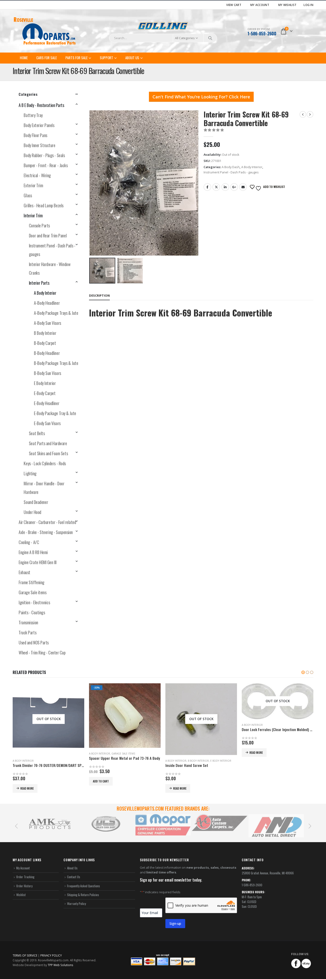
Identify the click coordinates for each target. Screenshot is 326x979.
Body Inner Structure (39, 145)
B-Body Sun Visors (47, 373)
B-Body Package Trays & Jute (56, 363)
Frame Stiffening (31, 582)
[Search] (210, 38)
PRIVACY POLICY (51, 955)
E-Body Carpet (44, 393)
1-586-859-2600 (261, 33)
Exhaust (24, 572)
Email (243, 187)
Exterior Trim (33, 185)
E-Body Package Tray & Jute (55, 413)
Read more (27, 788)
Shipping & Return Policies (83, 894)
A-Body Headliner (47, 303)
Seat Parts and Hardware (48, 443)
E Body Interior (45, 383)
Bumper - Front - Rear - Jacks (46, 165)
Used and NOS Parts (34, 642)
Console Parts (39, 225)
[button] (303, 672)
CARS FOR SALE (46, 57)
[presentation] (90, 183)
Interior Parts (39, 283)
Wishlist (21, 894)
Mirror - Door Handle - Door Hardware (44, 487)
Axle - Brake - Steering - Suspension (46, 532)
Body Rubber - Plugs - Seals (44, 155)
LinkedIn (225, 187)
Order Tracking (25, 877)
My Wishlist (287, 5)
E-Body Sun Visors (47, 423)
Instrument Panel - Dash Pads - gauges (231, 172)
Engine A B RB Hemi (33, 552)
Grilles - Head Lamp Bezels (43, 205)
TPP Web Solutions (60, 965)
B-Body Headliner (47, 353)
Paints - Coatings (32, 612)
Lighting (30, 473)
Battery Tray (33, 115)
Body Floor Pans (35, 135)
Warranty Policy (76, 903)
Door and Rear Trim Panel (48, 235)
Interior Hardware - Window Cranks (49, 268)
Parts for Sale (76, 57)
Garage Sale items (32, 592)
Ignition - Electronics (34, 602)
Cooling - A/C (29, 542)
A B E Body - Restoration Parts (41, 105)
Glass (28, 195)
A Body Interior (251, 167)
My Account (259, 5)
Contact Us (73, 877)
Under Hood (32, 512)
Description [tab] (99, 295)
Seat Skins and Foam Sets (48, 453)
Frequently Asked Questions (83, 885)
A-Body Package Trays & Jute (56, 313)
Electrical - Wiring (37, 175)
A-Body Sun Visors (47, 323)
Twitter (216, 187)
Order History (24, 885)
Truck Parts (27, 632)
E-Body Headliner (46, 403)
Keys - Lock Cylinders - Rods (45, 463)
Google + (234, 187)
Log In (308, 5)
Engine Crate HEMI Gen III (38, 562)
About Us (132, 57)
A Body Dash (231, 167)
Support (106, 57)
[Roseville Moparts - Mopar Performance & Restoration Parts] (45, 31)
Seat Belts (37, 433)
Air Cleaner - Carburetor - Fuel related (47, 522)
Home (24, 57)
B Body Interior (45, 333)
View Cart (233, 5)
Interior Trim (33, 215)
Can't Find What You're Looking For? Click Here (201, 97)
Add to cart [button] (101, 781)
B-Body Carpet (45, 343)
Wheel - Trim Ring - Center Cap (42, 652)
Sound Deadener (36, 502)
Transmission (28, 622)
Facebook (207, 187)
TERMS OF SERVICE (25, 955)
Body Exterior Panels (39, 125)
